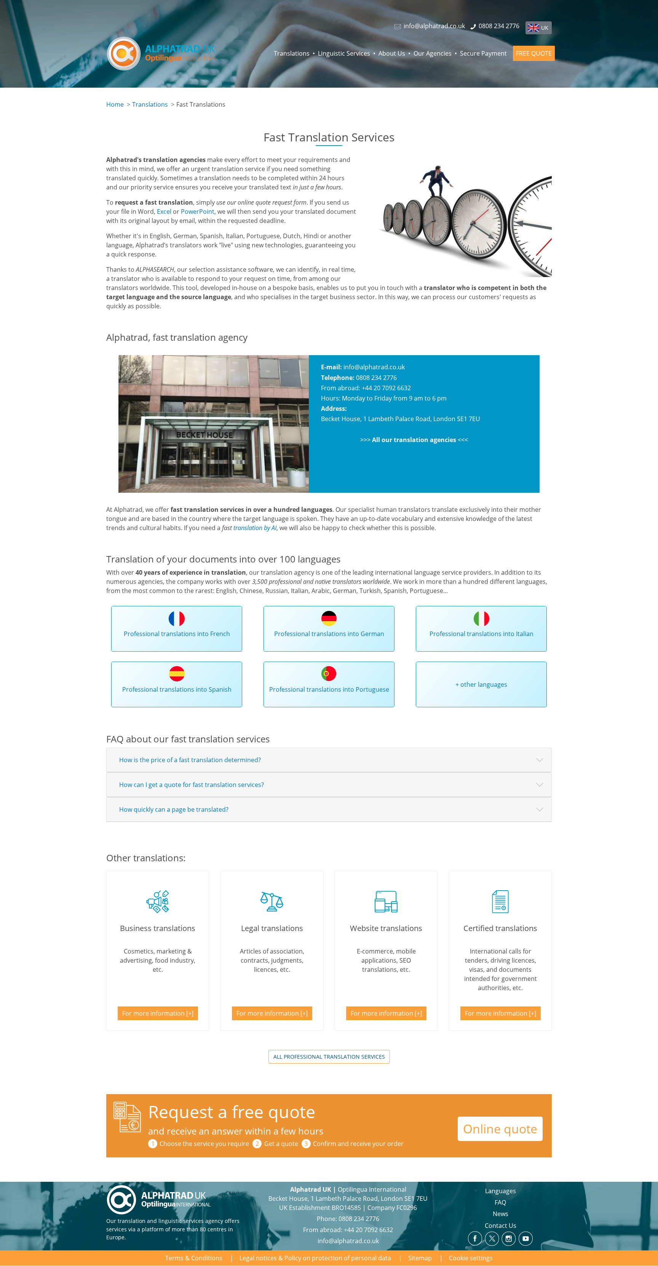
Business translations (157, 928)
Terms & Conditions (193, 1258)
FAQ (500, 1202)
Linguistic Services (344, 53)
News (500, 1214)
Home (115, 104)
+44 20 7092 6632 (368, 1230)
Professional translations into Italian (481, 634)
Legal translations (272, 928)
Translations (292, 53)
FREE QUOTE (534, 53)
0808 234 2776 (359, 1219)
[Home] (170, 53)
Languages (500, 1191)
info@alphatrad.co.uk (374, 367)
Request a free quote (231, 1111)
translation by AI (254, 528)
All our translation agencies (414, 440)
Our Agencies (433, 53)
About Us (392, 53)
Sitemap (420, 1258)
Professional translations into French (177, 634)
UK (544, 27)
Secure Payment (483, 53)
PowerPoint (197, 211)
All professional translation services (329, 1056)
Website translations (386, 928)
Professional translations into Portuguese (329, 689)
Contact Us (500, 1225)
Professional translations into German (329, 634)
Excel (164, 211)
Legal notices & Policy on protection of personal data (315, 1258)
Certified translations (500, 928)
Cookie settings (471, 1258)
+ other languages (481, 684)
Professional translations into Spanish (177, 689)
